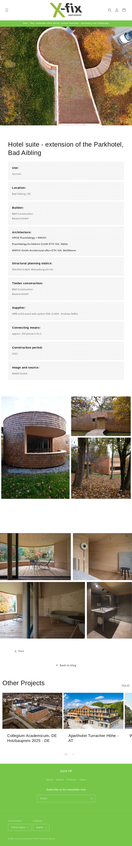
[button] (6, 10)
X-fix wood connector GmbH (26, 838)
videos (82, 779)
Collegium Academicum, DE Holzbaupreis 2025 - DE (32, 738)
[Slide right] (73, 754)
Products (71, 779)
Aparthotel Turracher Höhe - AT (93, 738)
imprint (60, 779)
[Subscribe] (91, 798)
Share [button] (21, 651)
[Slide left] (58, 754)
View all (126, 685)
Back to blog (68, 665)
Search (49, 779)
